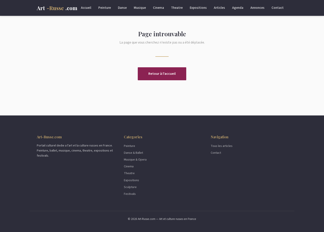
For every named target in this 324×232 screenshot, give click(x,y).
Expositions (198, 7)
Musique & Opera (135, 159)
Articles (219, 7)
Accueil (86, 7)
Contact (278, 7)
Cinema (158, 7)
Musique (140, 7)
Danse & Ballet (133, 152)
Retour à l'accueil (162, 73)
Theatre (177, 7)
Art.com (57, 7)
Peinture (104, 7)
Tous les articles (222, 146)
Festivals (130, 194)
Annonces (257, 7)
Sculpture (130, 187)
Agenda (237, 7)
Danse (122, 7)
